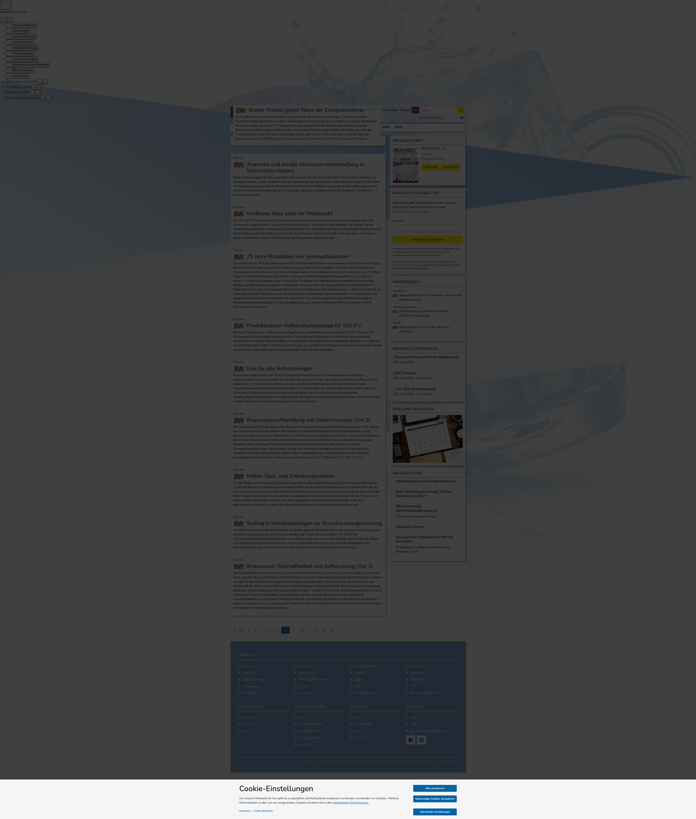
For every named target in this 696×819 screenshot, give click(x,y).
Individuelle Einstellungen (435, 812)
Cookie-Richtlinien (263, 810)
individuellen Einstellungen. (351, 803)
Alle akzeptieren (435, 788)
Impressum (245, 810)
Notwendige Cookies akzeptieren (435, 799)
